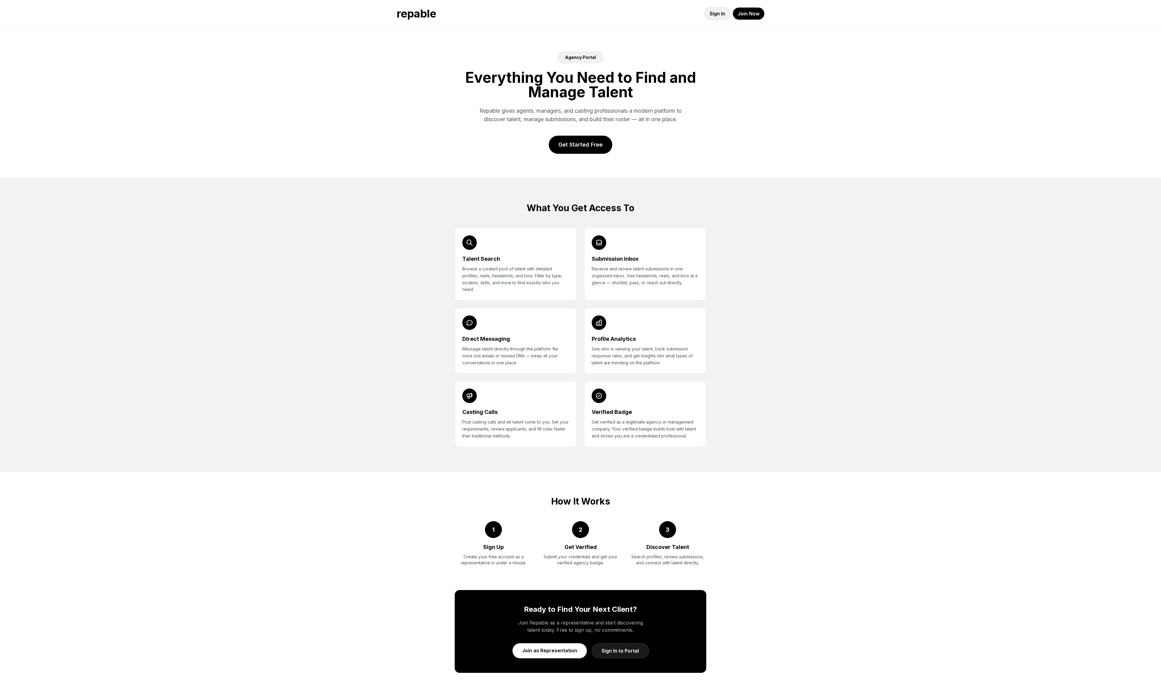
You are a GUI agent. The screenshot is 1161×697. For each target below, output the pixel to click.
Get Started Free (580, 144)
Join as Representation (549, 650)
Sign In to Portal (620, 651)
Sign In (717, 14)
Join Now (748, 14)
